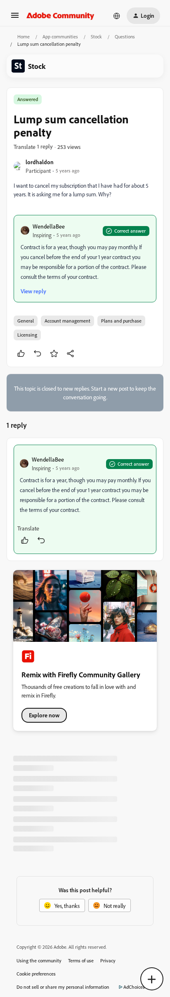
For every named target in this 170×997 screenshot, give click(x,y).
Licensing (27, 335)
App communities (60, 36)
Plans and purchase (121, 321)
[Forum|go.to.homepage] (60, 15)
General (25, 321)
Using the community (39, 960)
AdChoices (134, 987)
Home (23, 36)
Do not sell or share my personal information (63, 987)
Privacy (108, 960)
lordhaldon (40, 161)
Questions (125, 36)
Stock (96, 36)
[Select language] (116, 15)
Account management (67, 321)
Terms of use (81, 960)
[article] (85, 499)
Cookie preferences (36, 974)
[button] (15, 17)
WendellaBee (49, 226)
